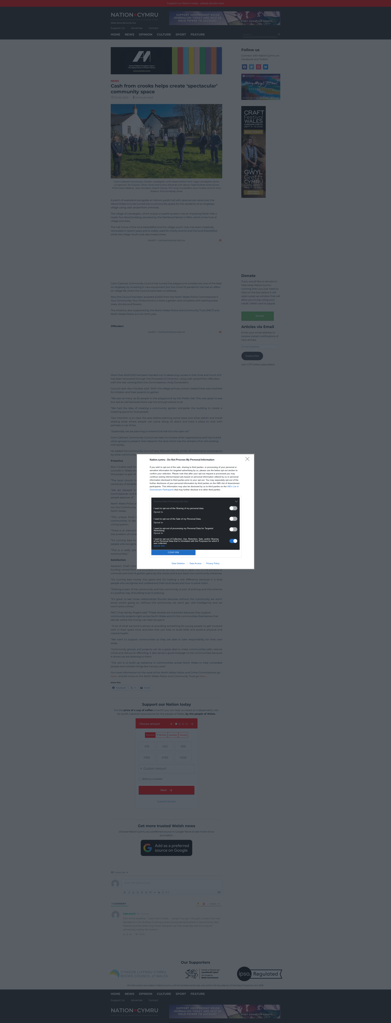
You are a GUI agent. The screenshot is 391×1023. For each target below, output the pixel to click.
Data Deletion (178, 563)
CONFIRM (173, 552)
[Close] (248, 460)
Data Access (195, 563)
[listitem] (195, 501)
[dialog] (195, 511)
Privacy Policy (212, 563)
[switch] (233, 508)
